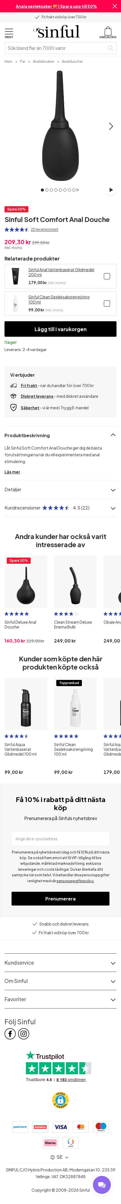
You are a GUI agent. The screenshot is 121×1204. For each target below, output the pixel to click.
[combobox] (55, 48)
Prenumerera (60, 899)
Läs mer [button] (12, 471)
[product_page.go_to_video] (110, 190)
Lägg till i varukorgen (61, 329)
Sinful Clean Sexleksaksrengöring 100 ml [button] (58, 299)
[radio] (7, 229)
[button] (115, 6)
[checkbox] (107, 276)
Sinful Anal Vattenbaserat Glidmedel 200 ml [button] (61, 272)
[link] (8, 61)
